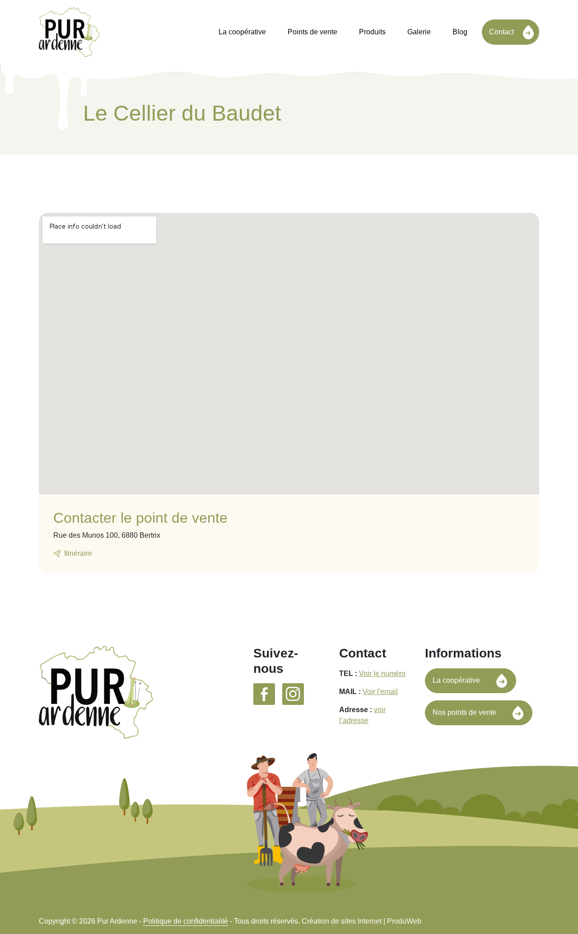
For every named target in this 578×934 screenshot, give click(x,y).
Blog (459, 32)
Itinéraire (78, 553)
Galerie (419, 32)
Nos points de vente (464, 712)
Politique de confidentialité (185, 921)
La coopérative (242, 32)
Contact (501, 32)
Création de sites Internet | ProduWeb (361, 921)
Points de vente (312, 32)
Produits (372, 32)
